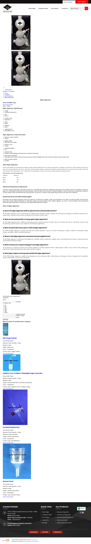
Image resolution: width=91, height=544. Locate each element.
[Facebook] (80, 513)
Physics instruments (62, 520)
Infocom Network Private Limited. (31, 541)
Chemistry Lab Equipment (64, 514)
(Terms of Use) (34, 539)
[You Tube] (83, 513)
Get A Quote (81, 1)
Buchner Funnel (8, 481)
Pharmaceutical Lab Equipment (65, 517)
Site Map (44, 523)
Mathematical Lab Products (64, 523)
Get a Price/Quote (8, 105)
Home (6, 93)
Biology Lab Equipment (63, 512)
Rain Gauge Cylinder (10, 338)
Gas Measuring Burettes (11, 427)
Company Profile (43, 8)
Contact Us (65, 8)
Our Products (55, 8)
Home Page (32, 8)
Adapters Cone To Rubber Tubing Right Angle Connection (22, 373)
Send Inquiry (8, 89)
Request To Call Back (9, 91)
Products (7, 94)
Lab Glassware (9, 96)
